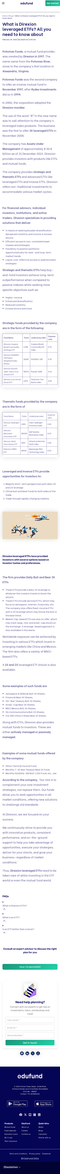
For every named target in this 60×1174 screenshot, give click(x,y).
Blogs (11, 16)
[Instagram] (34, 1114)
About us (25, 1127)
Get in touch (30, 1042)
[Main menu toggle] (3, 3)
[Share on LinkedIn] (27, 1053)
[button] (52, 3)
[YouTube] (30, 1114)
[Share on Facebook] (22, 1053)
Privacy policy (34, 1153)
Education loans (11, 1134)
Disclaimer (46, 1153)
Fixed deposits (10, 1130)
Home (4, 16)
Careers (25, 1130)
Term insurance (10, 1141)
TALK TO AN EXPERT (30, 966)
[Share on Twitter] (33, 1053)
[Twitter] (25, 1114)
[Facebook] (20, 1114)
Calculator (42, 1134)
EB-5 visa (8, 1137)
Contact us (26, 1134)
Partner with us (44, 1137)
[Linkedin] (39, 1114)
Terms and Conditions (18, 1153)
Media (40, 1127)
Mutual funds (9, 1127)
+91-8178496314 (33, 1094)
